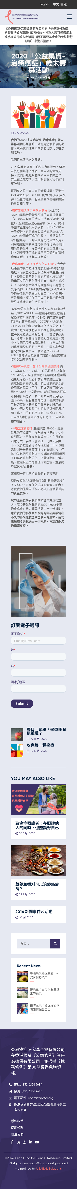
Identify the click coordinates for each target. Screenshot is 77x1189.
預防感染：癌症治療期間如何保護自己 (44, 1007)
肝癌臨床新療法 (22, 428)
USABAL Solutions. (49, 1168)
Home (30, 77)
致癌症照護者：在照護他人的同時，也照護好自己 (37, 826)
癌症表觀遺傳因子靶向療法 (29, 210)
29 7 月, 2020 (27, 894)
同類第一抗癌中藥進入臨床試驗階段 (35, 366)
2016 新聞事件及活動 (34, 912)
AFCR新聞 (44, 77)
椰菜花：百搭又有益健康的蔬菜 (44, 991)
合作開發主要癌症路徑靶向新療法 (34, 264)
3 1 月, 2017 (26, 917)
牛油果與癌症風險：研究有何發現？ (44, 975)
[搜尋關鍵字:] (38, 943)
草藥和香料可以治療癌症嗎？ (37, 887)
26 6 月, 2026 (27, 833)
